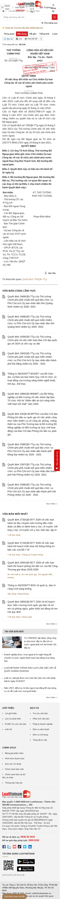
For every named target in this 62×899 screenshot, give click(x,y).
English (46, 7)
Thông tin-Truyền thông (32, 555)
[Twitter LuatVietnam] (25, 847)
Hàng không (23, 594)
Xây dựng (11, 594)
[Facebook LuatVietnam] (4, 847)
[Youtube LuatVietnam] (14, 847)
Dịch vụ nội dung (40, 734)
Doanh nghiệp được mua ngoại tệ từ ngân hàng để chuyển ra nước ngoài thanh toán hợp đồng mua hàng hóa (29, 657)
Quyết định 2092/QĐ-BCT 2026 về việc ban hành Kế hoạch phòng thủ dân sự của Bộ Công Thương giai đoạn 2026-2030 (32, 566)
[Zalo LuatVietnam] (9, 847)
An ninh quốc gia (29, 574)
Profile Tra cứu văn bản (15, 724)
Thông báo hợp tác (13, 783)
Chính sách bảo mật (14, 769)
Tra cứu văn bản (40, 713)
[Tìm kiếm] (55, 17)
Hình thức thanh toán (14, 758)
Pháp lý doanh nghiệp (43, 724)
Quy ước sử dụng (13, 764)
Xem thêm (51, 504)
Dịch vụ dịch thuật (41, 729)
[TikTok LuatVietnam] (19, 847)
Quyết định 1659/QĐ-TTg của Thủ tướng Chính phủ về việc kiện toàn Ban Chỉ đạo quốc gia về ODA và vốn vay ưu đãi (32, 340)
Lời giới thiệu (11, 713)
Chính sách (27, 617)
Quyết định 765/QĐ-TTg (34, 279)
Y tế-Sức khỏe (13, 535)
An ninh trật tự (13, 574)
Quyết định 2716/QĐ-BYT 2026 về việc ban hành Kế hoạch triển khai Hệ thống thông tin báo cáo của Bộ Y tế (31, 546)
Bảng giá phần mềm (14, 753)
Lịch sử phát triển (13, 719)
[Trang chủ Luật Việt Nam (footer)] (30, 794)
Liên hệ (8, 729)
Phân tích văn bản (41, 719)
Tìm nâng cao (51, 23)
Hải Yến (52, 273)
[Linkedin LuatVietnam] (30, 847)
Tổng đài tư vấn (40, 740)
